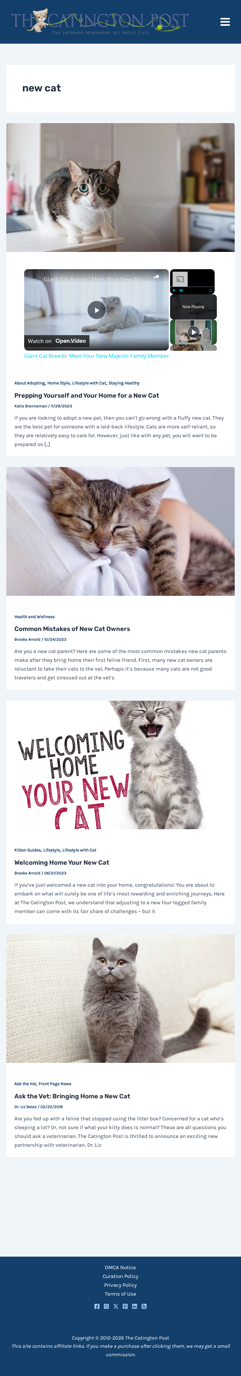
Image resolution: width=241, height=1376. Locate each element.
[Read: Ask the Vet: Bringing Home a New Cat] (120, 998)
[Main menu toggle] (225, 21)
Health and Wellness (34, 616)
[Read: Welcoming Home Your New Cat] (120, 764)
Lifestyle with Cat (89, 383)
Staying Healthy (124, 383)
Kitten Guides (27, 850)
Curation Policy (120, 1276)
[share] (156, 276)
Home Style (58, 383)
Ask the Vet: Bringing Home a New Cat (72, 1096)
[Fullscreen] (211, 290)
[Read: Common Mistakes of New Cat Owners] (120, 531)
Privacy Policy (120, 1285)
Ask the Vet (25, 1083)
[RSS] (144, 1306)
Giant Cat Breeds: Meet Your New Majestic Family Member (95, 279)
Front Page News (55, 1083)
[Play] (174, 290)
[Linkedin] (134, 1306)
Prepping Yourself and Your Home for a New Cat (86, 395)
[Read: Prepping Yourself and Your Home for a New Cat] (120, 187)
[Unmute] (181, 290)
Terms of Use (120, 1294)
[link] (34, 279)
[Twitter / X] (116, 1306)
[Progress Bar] (192, 286)
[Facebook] (97, 1306)
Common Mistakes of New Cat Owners (72, 629)
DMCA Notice (120, 1267)
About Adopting (29, 383)
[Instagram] (106, 1306)
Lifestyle (51, 850)
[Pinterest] (125, 1306)
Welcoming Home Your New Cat (61, 862)
